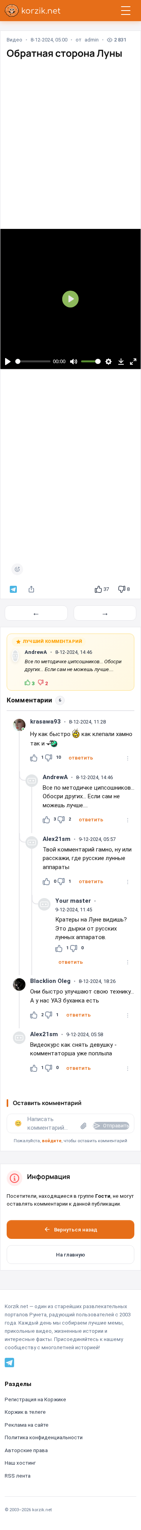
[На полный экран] (133, 361)
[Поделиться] (31, 589)
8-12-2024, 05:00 (49, 39)
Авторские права (26, 1450)
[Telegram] (9, 1362)
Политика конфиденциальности (44, 1437)
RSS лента (18, 1476)
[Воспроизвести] (7, 361)
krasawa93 (45, 721)
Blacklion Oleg (50, 981)
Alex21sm (56, 838)
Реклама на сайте (27, 1425)
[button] (80, 758)
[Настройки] (108, 361)
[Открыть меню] (125, 10)
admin (92, 39)
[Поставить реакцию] (17, 569)
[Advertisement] (70, 137)
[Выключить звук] (73, 361)
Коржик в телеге (25, 1412)
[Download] (121, 361)
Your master (73, 900)
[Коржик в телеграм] (13, 589)
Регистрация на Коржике (35, 1399)
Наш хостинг (20, 1463)
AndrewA (36, 652)
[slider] (33, 361)
